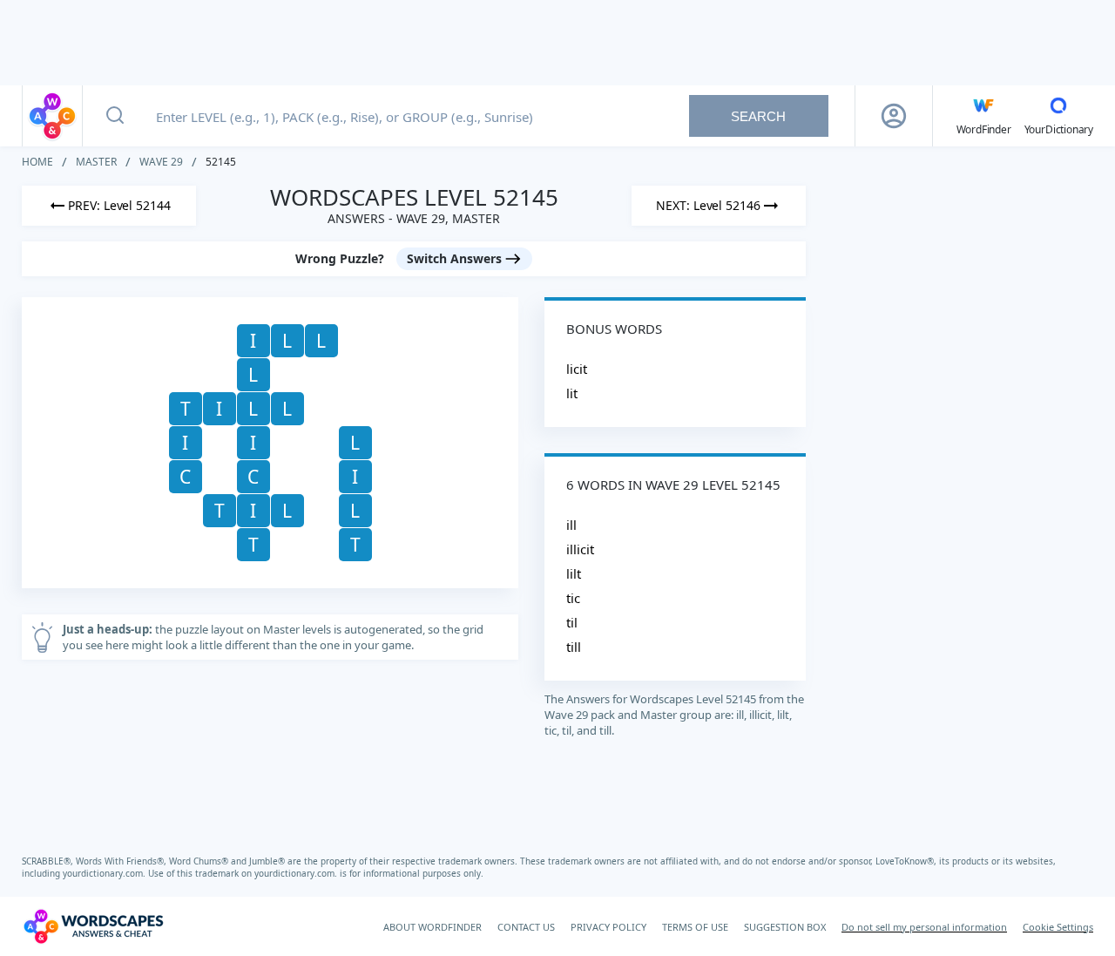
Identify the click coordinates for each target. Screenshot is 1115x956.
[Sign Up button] (894, 115)
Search (758, 116)
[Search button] (115, 115)
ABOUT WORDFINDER (432, 926)
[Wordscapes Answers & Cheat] (52, 115)
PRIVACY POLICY (608, 926)
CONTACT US (526, 926)
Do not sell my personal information (924, 926)
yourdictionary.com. (105, 873)
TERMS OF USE (695, 926)
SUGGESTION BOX (785, 926)
